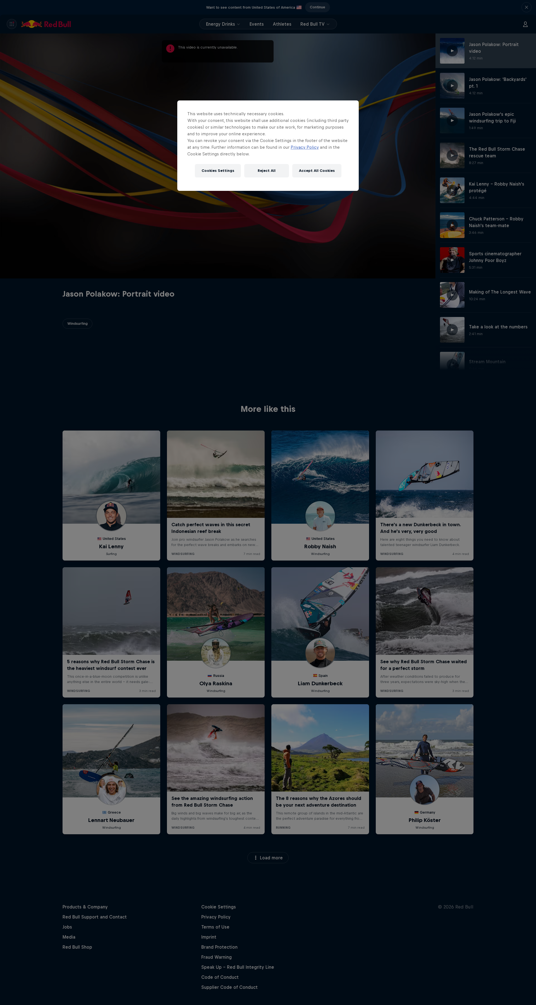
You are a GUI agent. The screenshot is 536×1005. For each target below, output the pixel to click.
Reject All (267, 171)
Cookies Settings (218, 171)
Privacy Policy (305, 147)
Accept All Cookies (317, 171)
